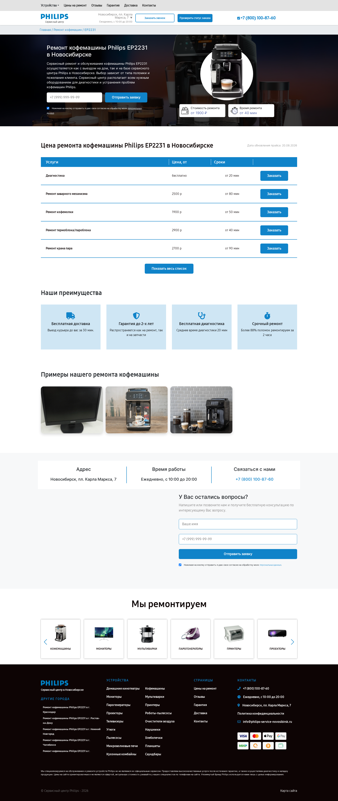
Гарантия (113, 5)
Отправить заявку (126, 97)
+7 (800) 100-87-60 (254, 479)
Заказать (274, 176)
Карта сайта (288, 791)
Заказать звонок (155, 18)
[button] (45, 642)
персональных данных (270, 565)
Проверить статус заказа (195, 18)
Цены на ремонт (75, 5)
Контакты (149, 5)
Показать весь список (169, 268)
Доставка (131, 5)
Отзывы (96, 5)
